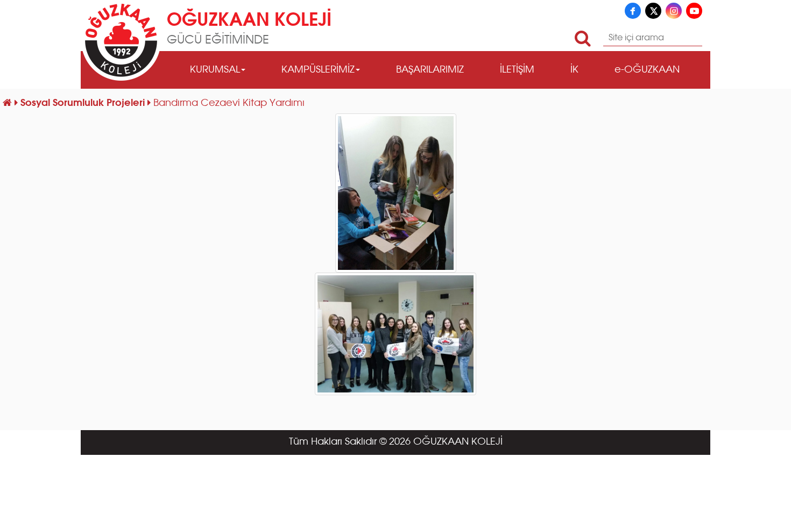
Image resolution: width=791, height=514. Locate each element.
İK (574, 70)
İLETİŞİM (517, 70)
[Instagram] (674, 11)
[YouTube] (694, 11)
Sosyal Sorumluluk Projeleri (83, 103)
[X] (653, 11)
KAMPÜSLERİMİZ (318, 70)
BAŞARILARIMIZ (430, 70)
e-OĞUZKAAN (647, 70)
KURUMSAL (215, 70)
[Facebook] (633, 11)
